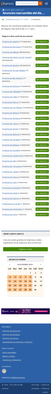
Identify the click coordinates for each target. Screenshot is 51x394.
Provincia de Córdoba (11, 139)
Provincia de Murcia (10, 102)
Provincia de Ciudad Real (12, 155)
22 (30, 285)
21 (25, 285)
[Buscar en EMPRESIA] (40, 3)
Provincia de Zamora (10, 198)
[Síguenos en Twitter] (4, 371)
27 (20, 289)
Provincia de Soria (9, 214)
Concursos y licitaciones (11, 360)
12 (15, 281)
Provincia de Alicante (10, 65)
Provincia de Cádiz (9, 97)
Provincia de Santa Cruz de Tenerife (17, 57)
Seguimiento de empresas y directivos (17, 342)
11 (10, 281)
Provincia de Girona (10, 129)
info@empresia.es (17, 377)
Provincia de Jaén (9, 161)
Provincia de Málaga (10, 52)
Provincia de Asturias (10, 86)
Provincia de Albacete (11, 134)
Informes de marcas (10, 338)
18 (10, 285)
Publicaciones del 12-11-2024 (17, 19)
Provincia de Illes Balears (12, 78)
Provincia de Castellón (11, 150)
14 (25, 281)
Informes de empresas (11, 331)
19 (15, 285)
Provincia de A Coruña (11, 204)
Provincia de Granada (11, 188)
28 (25, 289)
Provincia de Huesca (10, 177)
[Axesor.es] (25, 311)
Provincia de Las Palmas (12, 107)
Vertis (6, 385)
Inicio (3, 19)
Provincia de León (9, 182)
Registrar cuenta (25, 249)
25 (10, 289)
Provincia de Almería (10, 113)
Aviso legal (35, 385)
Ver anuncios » (42, 41)
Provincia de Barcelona (11, 47)
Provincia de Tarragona (12, 166)
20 (20, 285)
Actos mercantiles (9, 352)
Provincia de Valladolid (11, 91)
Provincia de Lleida (9, 193)
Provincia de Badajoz (10, 145)
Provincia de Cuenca (10, 123)
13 (20, 281)
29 (30, 289)
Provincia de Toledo (10, 171)
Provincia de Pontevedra (12, 209)
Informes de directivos (11, 335)
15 (30, 281)
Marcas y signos (8, 356)
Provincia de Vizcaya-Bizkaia (13, 70)
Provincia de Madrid (10, 41)
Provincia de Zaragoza (11, 118)
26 (15, 289)
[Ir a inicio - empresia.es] (8, 3)
